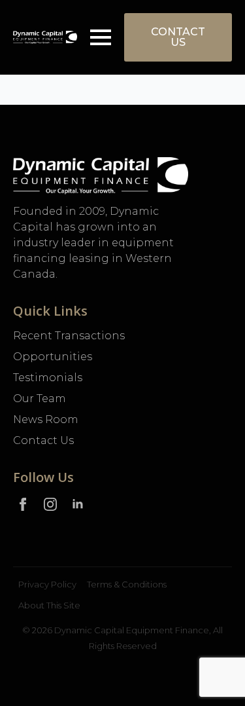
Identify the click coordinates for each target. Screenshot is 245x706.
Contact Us (43, 440)
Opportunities (52, 356)
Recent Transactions (69, 335)
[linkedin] (78, 504)
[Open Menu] (100, 37)
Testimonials (47, 377)
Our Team (39, 398)
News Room (45, 419)
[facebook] (23, 504)
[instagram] (50, 504)
